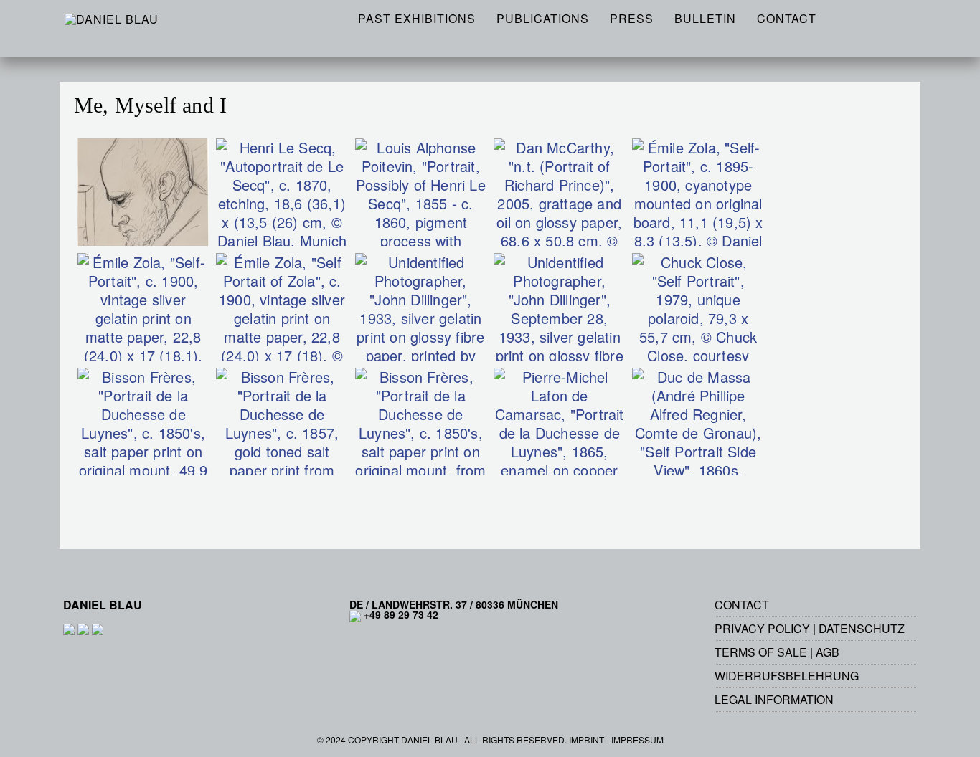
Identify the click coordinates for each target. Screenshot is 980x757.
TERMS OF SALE (761, 652)
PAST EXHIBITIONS (417, 18)
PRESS (632, 18)
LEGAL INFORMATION (774, 699)
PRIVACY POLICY (762, 628)
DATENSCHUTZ (862, 628)
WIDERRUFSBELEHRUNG (787, 675)
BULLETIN (705, 18)
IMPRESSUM (637, 739)
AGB (827, 652)
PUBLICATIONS (542, 18)
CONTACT (787, 18)
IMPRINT (586, 739)
